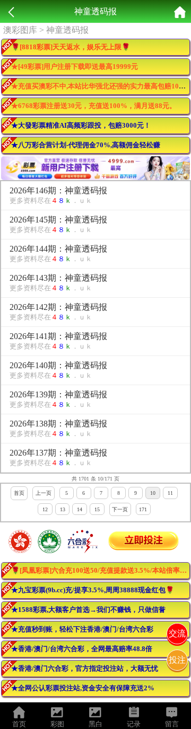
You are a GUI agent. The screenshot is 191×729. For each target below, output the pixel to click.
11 (170, 493)
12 (45, 509)
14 (79, 509)
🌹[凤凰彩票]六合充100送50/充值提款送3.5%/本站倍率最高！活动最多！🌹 (100, 570)
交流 (177, 633)
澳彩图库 (20, 29)
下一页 (120, 509)
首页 (19, 493)
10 (152, 493)
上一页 (43, 493)
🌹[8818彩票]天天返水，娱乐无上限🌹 (70, 47)
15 (97, 509)
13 (62, 509)
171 (143, 509)
